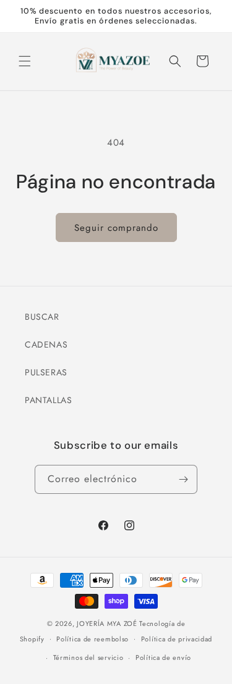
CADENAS (46, 344)
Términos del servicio (88, 657)
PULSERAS (46, 372)
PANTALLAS (48, 400)
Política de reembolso (92, 639)
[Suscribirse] (183, 479)
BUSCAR (42, 317)
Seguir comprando (116, 228)
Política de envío (163, 657)
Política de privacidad (176, 639)
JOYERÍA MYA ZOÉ (107, 623)
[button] (24, 61)
